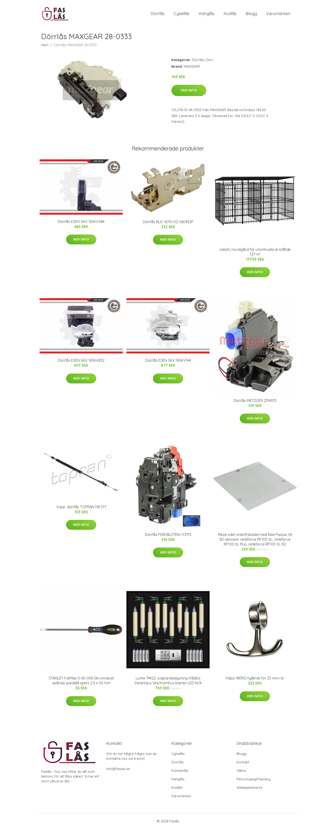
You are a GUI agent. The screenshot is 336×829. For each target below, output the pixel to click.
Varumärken (278, 13)
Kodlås (230, 13)
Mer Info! (189, 90)
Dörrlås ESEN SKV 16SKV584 (81, 221)
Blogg (251, 13)
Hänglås (206, 13)
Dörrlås (158, 13)
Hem (44, 45)
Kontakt (243, 762)
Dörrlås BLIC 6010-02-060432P (168, 221)
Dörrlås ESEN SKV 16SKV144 (168, 360)
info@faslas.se (118, 769)
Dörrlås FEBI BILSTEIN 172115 (168, 534)
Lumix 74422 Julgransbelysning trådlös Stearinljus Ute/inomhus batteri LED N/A (168, 680)
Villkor (241, 770)
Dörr (209, 60)
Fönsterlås (179, 770)
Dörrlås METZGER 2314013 (255, 400)
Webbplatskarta (249, 787)
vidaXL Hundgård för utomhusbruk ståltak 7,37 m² (255, 252)
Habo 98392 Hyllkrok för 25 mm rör (255, 678)
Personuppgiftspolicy (254, 779)
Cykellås (181, 13)
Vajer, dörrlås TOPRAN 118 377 (81, 507)
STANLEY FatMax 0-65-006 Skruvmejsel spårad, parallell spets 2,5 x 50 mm (81, 680)
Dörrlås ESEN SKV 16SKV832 (81, 360)
